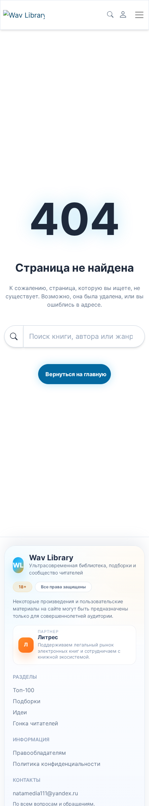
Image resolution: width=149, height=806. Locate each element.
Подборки (27, 701)
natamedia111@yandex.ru (45, 793)
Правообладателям (39, 752)
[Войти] (123, 15)
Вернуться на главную (75, 374)
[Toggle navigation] (139, 14)
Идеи (20, 712)
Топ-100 (23, 690)
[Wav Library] (24, 15)
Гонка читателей (35, 723)
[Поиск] (110, 14)
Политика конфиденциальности (56, 763)
